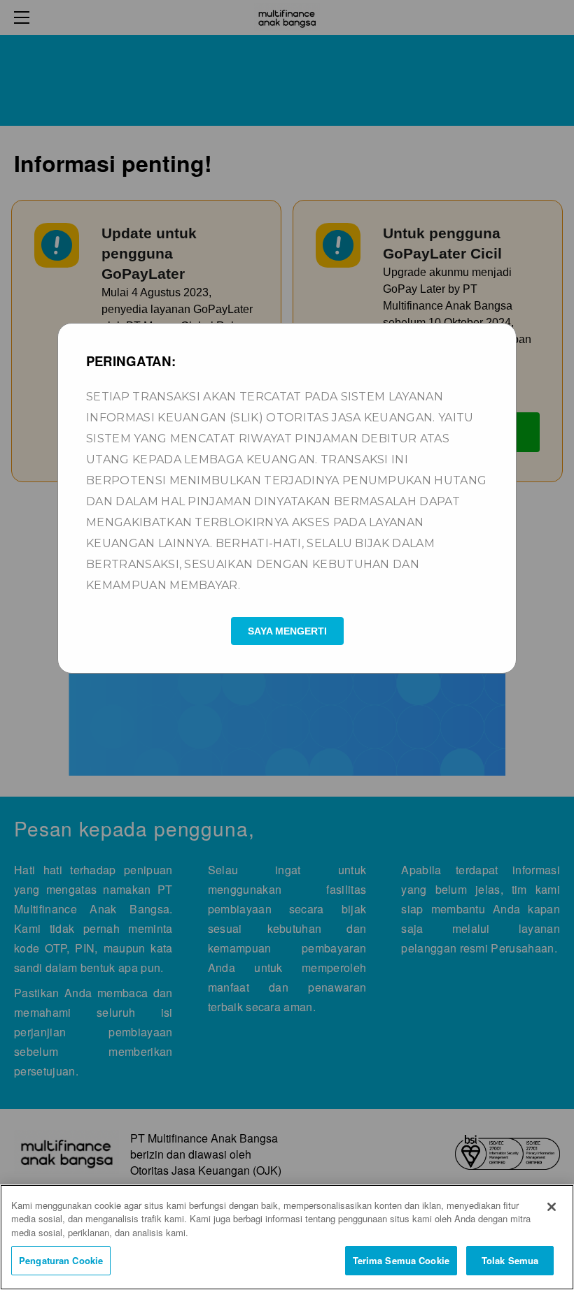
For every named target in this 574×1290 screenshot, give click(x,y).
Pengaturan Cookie (61, 1260)
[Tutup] (551, 1206)
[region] (287, 1237)
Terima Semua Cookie (401, 1260)
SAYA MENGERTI (287, 631)
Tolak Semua (510, 1260)
